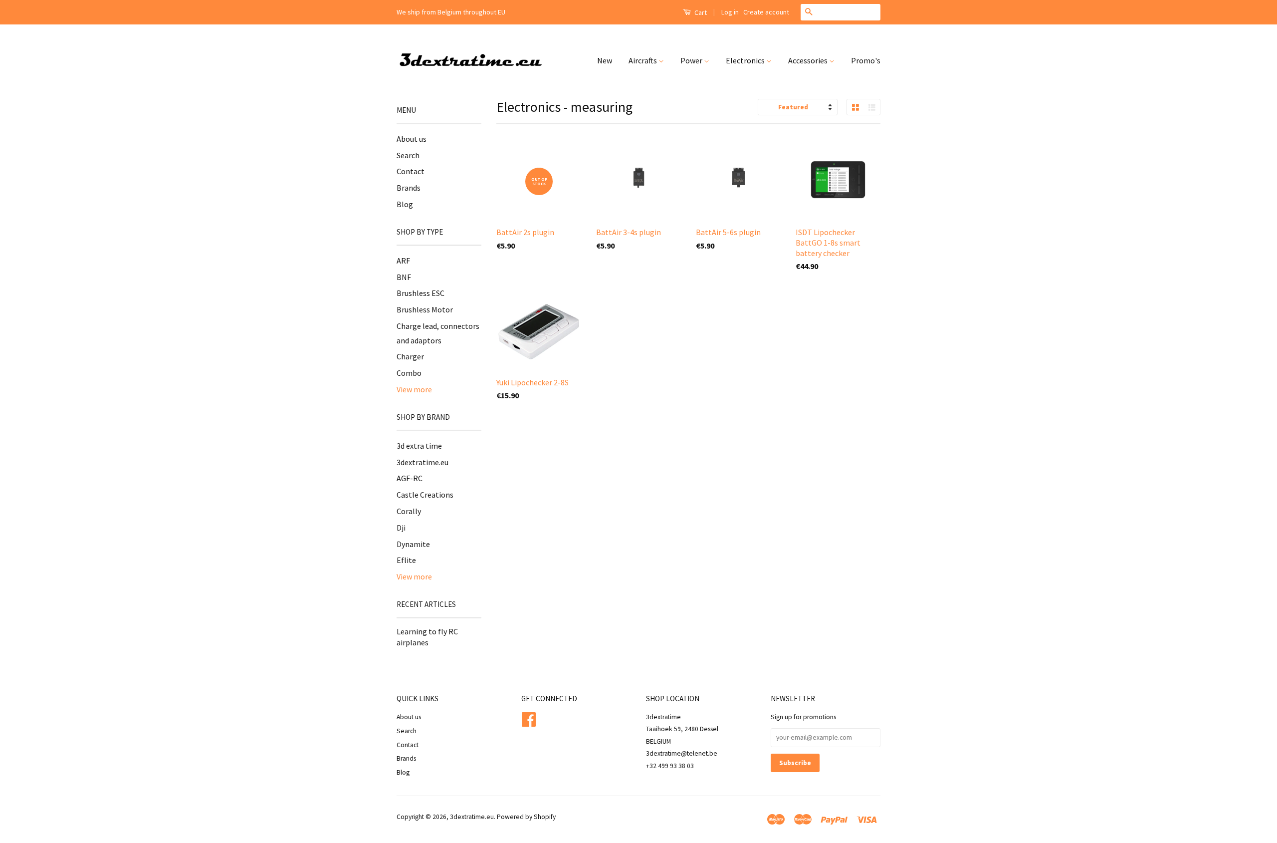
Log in (730, 11)
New (604, 60)
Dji (401, 528)
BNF (404, 277)
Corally (409, 511)
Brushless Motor (425, 309)
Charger (410, 356)
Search (408, 155)
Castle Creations (425, 495)
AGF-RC (410, 478)
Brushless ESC (420, 293)
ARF (403, 261)
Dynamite (413, 544)
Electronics (746, 60)
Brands (409, 188)
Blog (405, 204)
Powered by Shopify (526, 817)
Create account (766, 11)
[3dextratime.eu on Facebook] (528, 718)
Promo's (865, 60)
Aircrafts (643, 60)
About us (411, 139)
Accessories (808, 60)
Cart (700, 12)
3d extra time (419, 446)
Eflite (406, 560)
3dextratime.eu (422, 462)
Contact (411, 171)
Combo (409, 373)
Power (692, 60)
